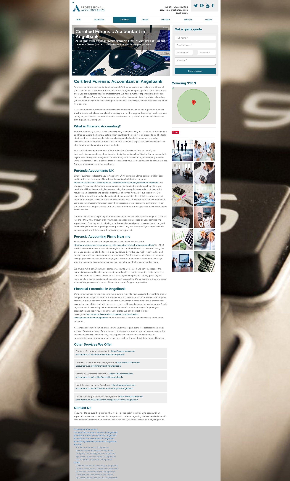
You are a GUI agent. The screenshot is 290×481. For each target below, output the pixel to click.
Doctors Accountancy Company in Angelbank (97, 468)
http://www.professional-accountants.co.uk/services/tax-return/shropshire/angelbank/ (114, 245)
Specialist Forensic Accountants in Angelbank (95, 435)
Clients (208, 20)
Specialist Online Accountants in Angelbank (94, 438)
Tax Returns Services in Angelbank (92, 447)
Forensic (125, 20)
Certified (165, 20)
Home (78, 20)
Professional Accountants (86, 429)
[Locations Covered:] (73, 3)
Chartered (99, 20)
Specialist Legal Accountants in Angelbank (96, 456)
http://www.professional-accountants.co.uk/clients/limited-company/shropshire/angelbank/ (116, 182)
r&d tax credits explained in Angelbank (94, 459)
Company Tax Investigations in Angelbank (96, 453)
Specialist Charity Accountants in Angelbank (96, 477)
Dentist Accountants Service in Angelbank (95, 471)
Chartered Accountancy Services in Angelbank (96, 432)
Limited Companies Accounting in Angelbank (97, 465)
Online (145, 20)
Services (188, 20)
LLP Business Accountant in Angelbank (94, 474)
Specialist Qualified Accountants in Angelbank (95, 441)
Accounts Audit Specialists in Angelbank (94, 450)
